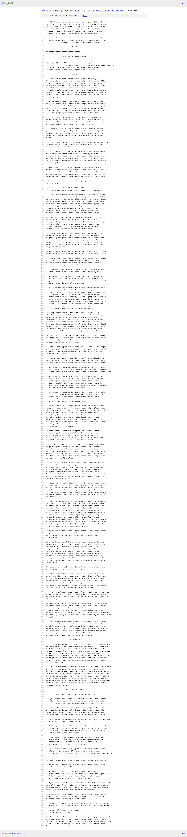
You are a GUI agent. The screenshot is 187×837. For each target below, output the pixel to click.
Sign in (182, 3)
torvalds (69, 10)
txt (178, 834)
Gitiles (13, 834)
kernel (56, 10)
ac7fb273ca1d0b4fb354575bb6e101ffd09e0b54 (102, 10)
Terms (25, 834)
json (183, 834)
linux (42, 10)
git (62, 10)
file (85, 16)
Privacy (18, 834)
